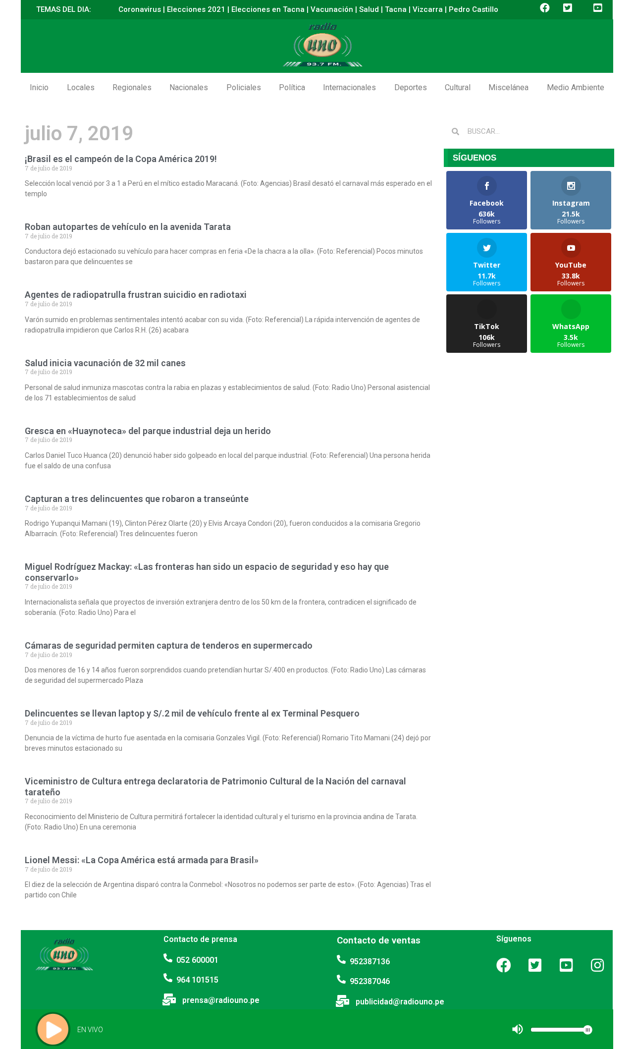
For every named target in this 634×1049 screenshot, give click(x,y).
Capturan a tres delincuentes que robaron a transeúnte (137, 499)
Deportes (410, 87)
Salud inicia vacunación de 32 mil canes (105, 363)
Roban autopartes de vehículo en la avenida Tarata (128, 226)
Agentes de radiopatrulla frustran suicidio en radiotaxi (136, 294)
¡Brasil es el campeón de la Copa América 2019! (121, 159)
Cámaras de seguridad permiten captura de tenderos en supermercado (169, 645)
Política (292, 87)
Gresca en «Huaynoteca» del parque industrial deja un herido (148, 431)
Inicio (39, 87)
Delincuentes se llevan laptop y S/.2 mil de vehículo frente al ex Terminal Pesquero (192, 713)
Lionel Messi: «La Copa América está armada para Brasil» (142, 860)
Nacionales (188, 87)
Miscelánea (508, 87)
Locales (81, 87)
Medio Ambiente (575, 87)
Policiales (243, 87)
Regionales (132, 87)
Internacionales (349, 87)
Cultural (458, 87)
